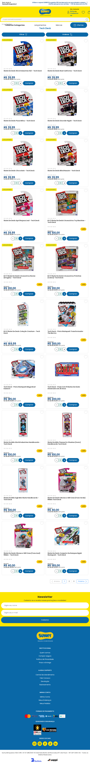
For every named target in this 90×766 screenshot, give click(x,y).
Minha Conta (45, 697)
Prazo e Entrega (45, 662)
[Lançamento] (23, 66)
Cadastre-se (74, 14)
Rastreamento (45, 685)
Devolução (45, 681)
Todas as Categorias (15, 25)
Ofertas (80, 25)
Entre (72, 11)
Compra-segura (45, 656)
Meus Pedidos (45, 703)
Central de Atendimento (45, 675)
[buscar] (87, 19)
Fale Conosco (45, 678)
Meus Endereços (45, 700)
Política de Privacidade (45, 659)
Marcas (59, 25)
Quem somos (45, 653)
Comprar (29, 83)
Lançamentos (40, 25)
